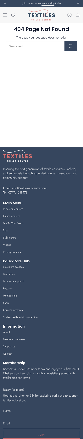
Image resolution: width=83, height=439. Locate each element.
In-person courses (13, 209)
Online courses (11, 216)
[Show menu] (5, 15)
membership (48, 3)
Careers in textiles (13, 310)
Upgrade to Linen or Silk (18, 395)
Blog (5, 230)
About (6, 332)
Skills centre (9, 238)
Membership (10, 295)
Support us (9, 346)
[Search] (70, 46)
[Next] (78, 3)
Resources (9, 274)
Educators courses (13, 267)
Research (8, 288)
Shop (6, 303)
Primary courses (12, 252)
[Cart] (78, 15)
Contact (7, 354)
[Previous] (5, 3)
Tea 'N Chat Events (13, 223)
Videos (7, 245)
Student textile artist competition (20, 317)
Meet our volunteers (14, 339)
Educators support (13, 281)
